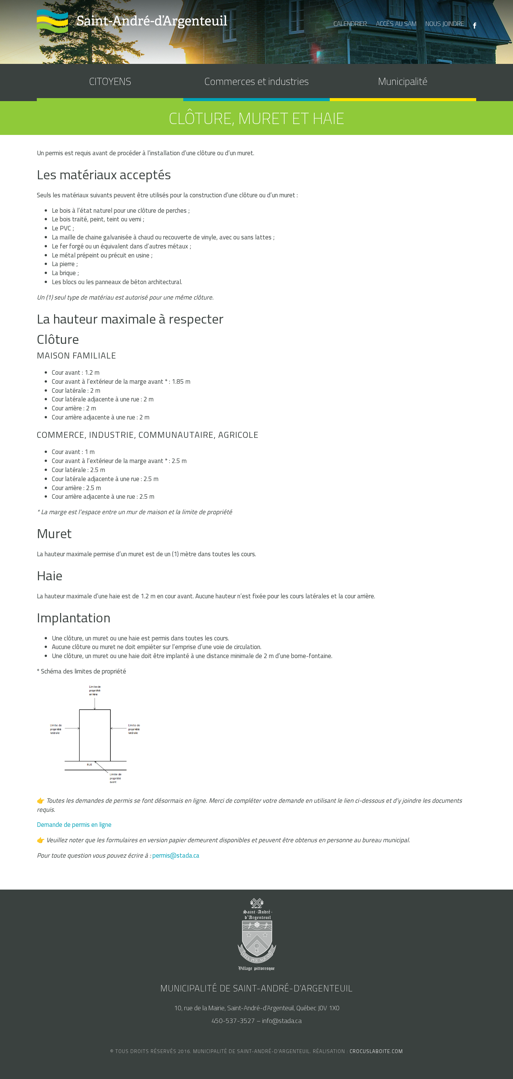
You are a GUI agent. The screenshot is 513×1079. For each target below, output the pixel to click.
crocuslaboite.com (376, 1051)
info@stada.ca (282, 1021)
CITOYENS (110, 81)
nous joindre (444, 24)
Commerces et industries (256, 81)
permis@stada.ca (175, 855)
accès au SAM (396, 24)
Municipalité (402, 81)
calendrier (350, 24)
